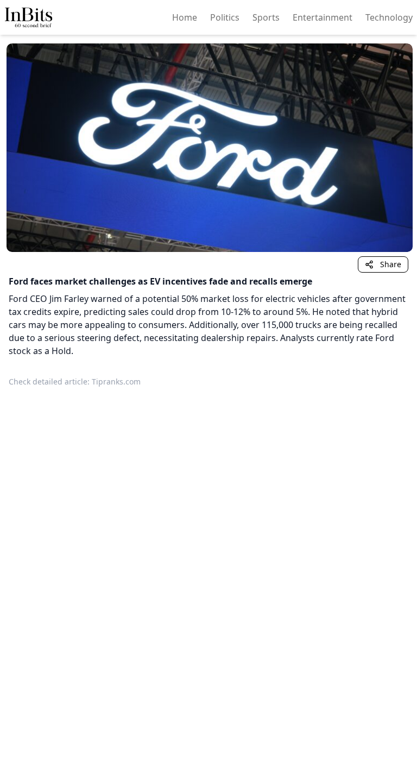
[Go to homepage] (28, 17)
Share (390, 264)
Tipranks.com (116, 381)
